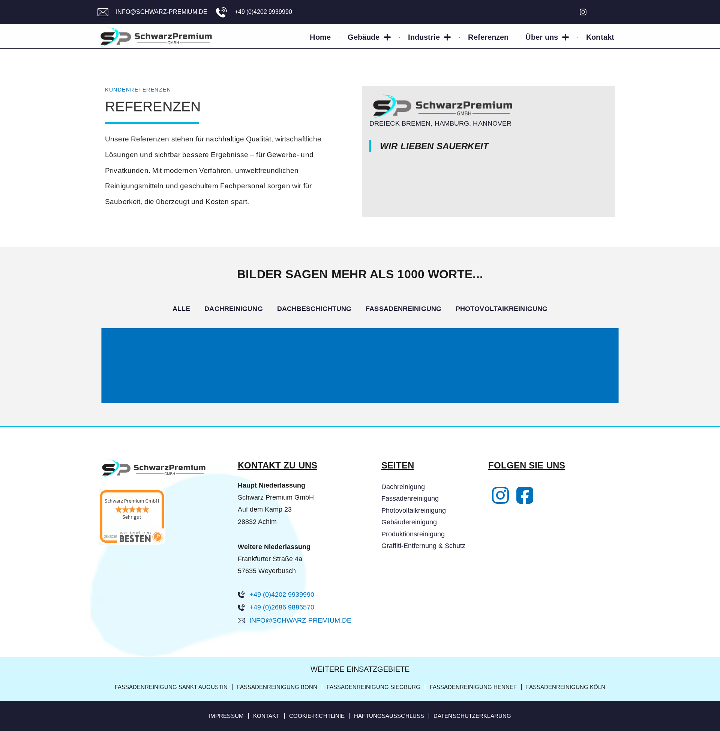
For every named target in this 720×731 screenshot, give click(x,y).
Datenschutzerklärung (472, 716)
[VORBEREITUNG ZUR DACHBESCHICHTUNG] (360, 348)
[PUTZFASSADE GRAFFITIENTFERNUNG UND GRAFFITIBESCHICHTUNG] (360, 367)
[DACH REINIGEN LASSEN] (360, 342)
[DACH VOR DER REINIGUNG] (360, 344)
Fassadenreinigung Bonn (277, 687)
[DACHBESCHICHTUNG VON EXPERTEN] (360, 334)
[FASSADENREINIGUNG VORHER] (360, 363)
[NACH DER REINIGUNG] (360, 402)
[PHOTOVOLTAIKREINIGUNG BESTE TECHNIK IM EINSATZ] (360, 393)
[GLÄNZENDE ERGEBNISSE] (360, 336)
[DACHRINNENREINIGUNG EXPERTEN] (360, 343)
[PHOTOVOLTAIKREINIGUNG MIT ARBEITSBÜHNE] (360, 399)
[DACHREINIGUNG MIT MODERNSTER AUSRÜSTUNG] (360, 330)
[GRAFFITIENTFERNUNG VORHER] (360, 368)
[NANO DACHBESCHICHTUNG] (360, 347)
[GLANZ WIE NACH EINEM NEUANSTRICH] (360, 376)
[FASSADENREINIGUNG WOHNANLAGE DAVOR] (360, 356)
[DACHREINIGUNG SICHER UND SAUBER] (360, 337)
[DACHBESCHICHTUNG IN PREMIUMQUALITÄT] (360, 349)
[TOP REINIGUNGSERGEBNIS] (360, 358)
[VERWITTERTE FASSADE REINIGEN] (360, 357)
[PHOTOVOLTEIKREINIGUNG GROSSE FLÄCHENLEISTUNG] (360, 394)
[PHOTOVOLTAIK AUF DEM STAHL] (360, 395)
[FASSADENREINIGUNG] (360, 359)
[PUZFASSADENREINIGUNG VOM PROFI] (360, 369)
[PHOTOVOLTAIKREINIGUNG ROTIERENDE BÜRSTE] (360, 400)
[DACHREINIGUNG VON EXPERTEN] (360, 328)
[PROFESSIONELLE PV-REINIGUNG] (360, 391)
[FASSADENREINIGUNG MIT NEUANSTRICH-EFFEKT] (360, 375)
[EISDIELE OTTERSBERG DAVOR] (360, 332)
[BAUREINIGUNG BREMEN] (360, 382)
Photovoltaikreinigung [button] (502, 308)
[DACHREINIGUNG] (360, 335)
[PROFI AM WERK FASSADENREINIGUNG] (360, 371)
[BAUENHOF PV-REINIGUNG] (360, 401)
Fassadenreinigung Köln (565, 687)
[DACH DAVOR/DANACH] (360, 329)
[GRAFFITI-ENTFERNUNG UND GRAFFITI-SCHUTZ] (360, 366)
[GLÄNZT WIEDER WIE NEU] (360, 396)
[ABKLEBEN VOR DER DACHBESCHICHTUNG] (360, 354)
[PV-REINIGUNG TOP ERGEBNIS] (360, 388)
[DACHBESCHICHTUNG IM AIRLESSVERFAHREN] (360, 352)
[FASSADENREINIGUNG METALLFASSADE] (360, 361)
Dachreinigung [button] (233, 308)
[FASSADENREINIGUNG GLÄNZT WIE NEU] (360, 379)
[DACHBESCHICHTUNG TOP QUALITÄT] (360, 353)
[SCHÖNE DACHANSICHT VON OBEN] (360, 346)
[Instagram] (583, 12)
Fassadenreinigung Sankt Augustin (171, 687)
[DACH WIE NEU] (360, 355)
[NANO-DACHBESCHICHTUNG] (360, 351)
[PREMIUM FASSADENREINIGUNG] (360, 384)
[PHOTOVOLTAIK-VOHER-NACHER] (360, 389)
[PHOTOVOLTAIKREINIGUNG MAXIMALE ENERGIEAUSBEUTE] (360, 390)
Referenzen (488, 37)
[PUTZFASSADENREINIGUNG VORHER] (360, 380)
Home (320, 37)
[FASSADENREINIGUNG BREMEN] (360, 362)
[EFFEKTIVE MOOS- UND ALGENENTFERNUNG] (360, 339)
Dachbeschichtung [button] (314, 308)
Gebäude (364, 37)
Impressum (226, 716)
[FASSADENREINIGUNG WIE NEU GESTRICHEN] (360, 378)
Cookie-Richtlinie (317, 716)
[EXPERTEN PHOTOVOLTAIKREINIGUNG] (360, 398)
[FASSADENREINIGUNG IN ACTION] (360, 377)
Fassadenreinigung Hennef (473, 687)
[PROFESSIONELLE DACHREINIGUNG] (360, 338)
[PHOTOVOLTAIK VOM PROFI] (360, 397)
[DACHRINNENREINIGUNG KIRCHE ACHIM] (360, 345)
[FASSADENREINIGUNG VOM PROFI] (360, 383)
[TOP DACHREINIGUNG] (360, 340)
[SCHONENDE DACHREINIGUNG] (360, 341)
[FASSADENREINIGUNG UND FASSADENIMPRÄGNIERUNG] (360, 374)
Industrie (424, 37)
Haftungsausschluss (389, 716)
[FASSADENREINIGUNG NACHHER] (360, 364)
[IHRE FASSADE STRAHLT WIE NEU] (360, 372)
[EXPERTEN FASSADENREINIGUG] (360, 360)
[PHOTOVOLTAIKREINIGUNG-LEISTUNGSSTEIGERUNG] (360, 387)
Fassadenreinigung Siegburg (373, 687)
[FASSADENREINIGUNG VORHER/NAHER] (360, 373)
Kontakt (600, 37)
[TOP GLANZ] (360, 350)
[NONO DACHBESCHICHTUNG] (360, 333)
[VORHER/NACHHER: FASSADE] (360, 365)
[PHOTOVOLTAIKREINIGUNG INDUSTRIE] (360, 386)
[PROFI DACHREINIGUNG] (360, 331)
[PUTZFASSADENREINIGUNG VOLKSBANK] (360, 385)
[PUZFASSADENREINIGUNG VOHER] (360, 370)
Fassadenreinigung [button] (403, 308)
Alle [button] (181, 308)
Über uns (541, 37)
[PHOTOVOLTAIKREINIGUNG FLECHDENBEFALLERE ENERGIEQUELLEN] (360, 392)
